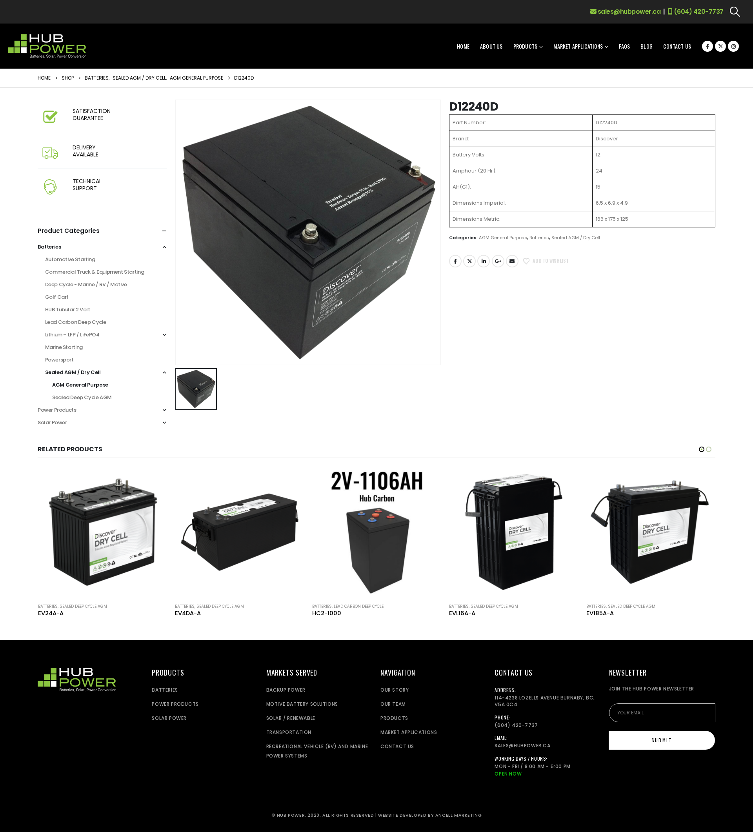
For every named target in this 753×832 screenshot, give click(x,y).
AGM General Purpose (503, 237)
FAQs (624, 46)
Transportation (288, 732)
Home (463, 46)
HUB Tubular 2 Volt (67, 309)
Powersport (59, 359)
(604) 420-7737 (698, 11)
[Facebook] (707, 46)
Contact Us (677, 46)
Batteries (539, 237)
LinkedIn (483, 261)
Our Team (393, 704)
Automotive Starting (70, 259)
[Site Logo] (47, 46)
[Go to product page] (102, 532)
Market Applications (578, 46)
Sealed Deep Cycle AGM (82, 397)
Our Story (394, 690)
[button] (735, 12)
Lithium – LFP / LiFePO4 (72, 334)
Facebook (455, 261)
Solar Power (52, 422)
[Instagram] (733, 46)
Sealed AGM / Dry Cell (575, 237)
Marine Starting (64, 347)
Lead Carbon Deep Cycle (75, 322)
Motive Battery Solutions (302, 704)
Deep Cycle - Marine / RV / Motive (86, 284)
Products (525, 46)
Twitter (469, 261)
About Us (491, 46)
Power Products (57, 410)
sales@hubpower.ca (628, 11)
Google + (498, 261)
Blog (646, 46)
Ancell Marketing (458, 815)
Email (512, 261)
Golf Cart (57, 297)
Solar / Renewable (290, 718)
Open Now (508, 773)
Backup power (286, 690)
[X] (720, 46)
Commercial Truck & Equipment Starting (94, 272)
